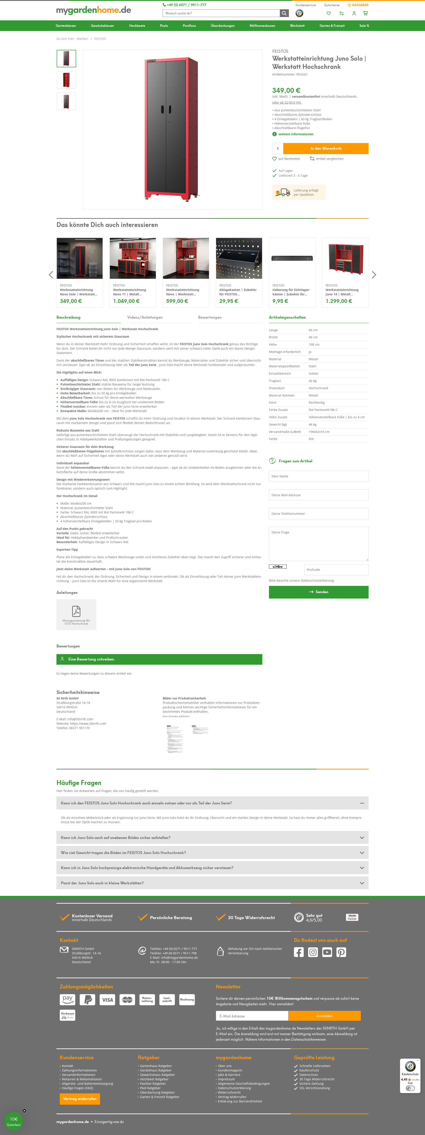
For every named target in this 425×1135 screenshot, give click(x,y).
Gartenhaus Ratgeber (156, 1066)
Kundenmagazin (230, 1070)
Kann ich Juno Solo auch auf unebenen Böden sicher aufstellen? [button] (115, 837)
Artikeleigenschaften (287, 317)
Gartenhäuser (66, 25)
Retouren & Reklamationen (82, 1079)
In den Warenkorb (326, 148)
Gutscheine (332, 5)
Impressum (226, 1079)
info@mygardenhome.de (179, 957)
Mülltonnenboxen (262, 25)
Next (374, 274)
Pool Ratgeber (150, 1088)
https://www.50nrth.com (88, 723)
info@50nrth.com (80, 719)
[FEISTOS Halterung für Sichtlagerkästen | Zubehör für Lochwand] (292, 258)
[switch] (410, 1088)
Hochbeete (137, 25)
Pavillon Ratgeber (153, 1083)
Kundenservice (306, 5)
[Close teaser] (24, 1110)
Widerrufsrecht (229, 1092)
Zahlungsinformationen (79, 1070)
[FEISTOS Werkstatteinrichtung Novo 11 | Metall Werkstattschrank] (133, 258)
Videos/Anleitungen (145, 317)
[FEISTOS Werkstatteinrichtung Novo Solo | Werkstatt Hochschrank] (80, 258)
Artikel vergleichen (330, 159)
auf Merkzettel (289, 159)
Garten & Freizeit (332, 25)
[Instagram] (315, 953)
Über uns (225, 1066)
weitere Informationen (295, 134)
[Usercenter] (354, 13)
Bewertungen (210, 317)
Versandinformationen (78, 1075)
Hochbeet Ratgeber (154, 1079)
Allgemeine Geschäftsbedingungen (244, 1083)
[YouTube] (329, 953)
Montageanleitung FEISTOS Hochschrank (76, 622)
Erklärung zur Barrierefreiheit (240, 1101)
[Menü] (418, 1061)
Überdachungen (223, 25)
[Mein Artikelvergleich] (341, 13)
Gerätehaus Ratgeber (156, 1070)
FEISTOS (280, 50)
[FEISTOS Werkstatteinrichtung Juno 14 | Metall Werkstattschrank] (345, 258)
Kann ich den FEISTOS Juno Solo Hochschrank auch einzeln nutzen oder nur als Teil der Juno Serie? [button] (146, 803)
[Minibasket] (366, 12)
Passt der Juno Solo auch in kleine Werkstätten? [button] (102, 882)
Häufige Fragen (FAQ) (77, 1088)
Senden (322, 591)
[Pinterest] (343, 953)
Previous (50, 274)
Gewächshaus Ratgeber (157, 1075)
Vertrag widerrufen (80, 1098)
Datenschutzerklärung (317, 580)
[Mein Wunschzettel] (329, 13)
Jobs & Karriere (229, 1075)
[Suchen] (284, 13)
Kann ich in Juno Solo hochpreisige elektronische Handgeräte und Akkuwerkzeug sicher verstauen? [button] (147, 867)
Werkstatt (297, 25)
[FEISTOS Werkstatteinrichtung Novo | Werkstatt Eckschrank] (186, 258)
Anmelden (324, 1015)
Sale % (364, 25)
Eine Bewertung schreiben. (91, 659)
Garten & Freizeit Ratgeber (160, 1097)
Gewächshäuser (102, 25)
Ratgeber (360, 5)
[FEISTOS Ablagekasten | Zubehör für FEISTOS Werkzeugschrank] (239, 258)
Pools (164, 25)
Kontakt (67, 1066)
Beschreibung (68, 317)
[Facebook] (301, 953)
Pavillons (189, 25)
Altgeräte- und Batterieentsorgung (87, 1083)
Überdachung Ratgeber (157, 1092)
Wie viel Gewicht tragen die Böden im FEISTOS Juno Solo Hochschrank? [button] (123, 852)
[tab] (212, 802)
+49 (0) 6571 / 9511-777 (186, 4)
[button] (13, 1121)
